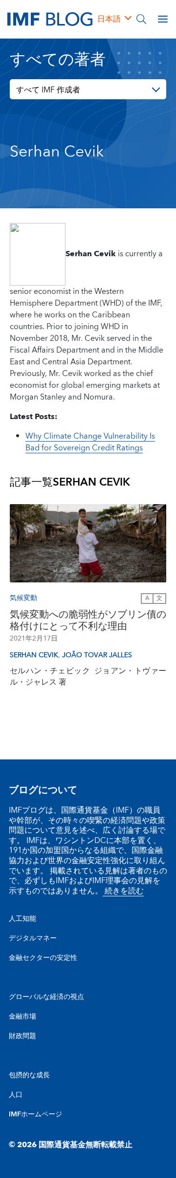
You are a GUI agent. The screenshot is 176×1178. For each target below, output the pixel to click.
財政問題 (22, 1036)
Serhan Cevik (34, 655)
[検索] (141, 19)
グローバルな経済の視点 (46, 997)
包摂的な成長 (29, 1075)
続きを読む (123, 891)
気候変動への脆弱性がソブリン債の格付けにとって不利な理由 (88, 620)
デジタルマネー (33, 938)
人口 (15, 1095)
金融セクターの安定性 (43, 958)
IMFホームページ (35, 1114)
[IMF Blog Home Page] (49, 18)
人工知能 (22, 919)
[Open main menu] (163, 19)
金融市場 (22, 1017)
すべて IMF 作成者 (48, 90)
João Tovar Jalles (97, 655)
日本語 (109, 19)
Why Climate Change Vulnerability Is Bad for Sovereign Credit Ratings (90, 442)
